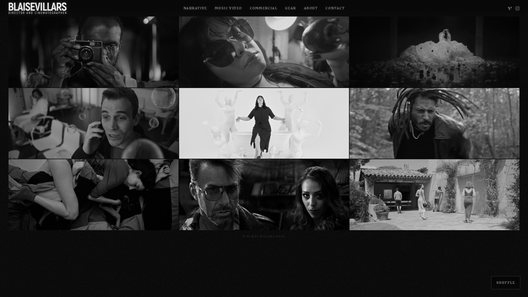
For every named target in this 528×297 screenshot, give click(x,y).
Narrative (195, 8)
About (311, 8)
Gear (290, 8)
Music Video (228, 8)
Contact (335, 8)
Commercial (263, 8)
